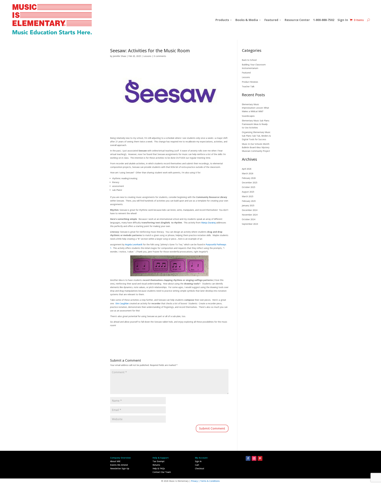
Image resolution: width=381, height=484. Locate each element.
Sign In (343, 20)
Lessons (147, 56)
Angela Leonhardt (133, 244)
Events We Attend (119, 464)
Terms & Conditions (210, 481)
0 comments (160, 56)
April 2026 (246, 168)
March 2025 (247, 196)
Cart (197, 464)
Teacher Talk (248, 86)
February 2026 (249, 178)
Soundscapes (248, 116)
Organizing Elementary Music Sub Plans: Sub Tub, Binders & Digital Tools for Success (256, 136)
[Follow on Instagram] (254, 458)
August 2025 (248, 191)
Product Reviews (250, 81)
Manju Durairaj (208, 222)
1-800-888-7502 (323, 20)
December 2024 (249, 210)
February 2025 (249, 201)
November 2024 (249, 214)
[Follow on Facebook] (248, 458)
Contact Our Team (162, 472)
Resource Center (297, 20)
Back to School (249, 60)
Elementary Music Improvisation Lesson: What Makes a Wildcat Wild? (255, 108)
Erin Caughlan (121, 303)
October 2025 (248, 187)
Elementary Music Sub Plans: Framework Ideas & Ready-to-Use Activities (256, 124)
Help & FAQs (159, 468)
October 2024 (248, 219)
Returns (156, 464)
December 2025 (249, 182)
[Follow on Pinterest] (260, 458)
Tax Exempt (158, 461)
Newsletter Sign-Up (119, 468)
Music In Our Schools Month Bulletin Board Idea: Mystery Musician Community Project (256, 147)
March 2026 (247, 173)
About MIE (115, 461)
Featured (246, 72)
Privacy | (195, 481)
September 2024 (250, 223)
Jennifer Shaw (119, 56)
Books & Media (246, 20)
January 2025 (248, 205)
